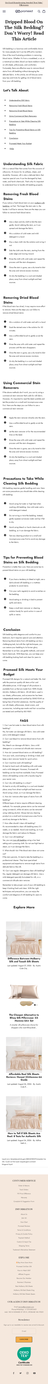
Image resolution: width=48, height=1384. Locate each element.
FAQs (12, 148)
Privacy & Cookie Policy (24, 1234)
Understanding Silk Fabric (19, 100)
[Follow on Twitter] (20, 1373)
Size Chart (24, 1222)
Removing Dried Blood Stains (21, 110)
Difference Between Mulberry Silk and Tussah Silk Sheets (24, 960)
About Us (24, 1214)
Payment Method (24, 1238)
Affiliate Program (24, 1274)
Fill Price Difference (24, 1193)
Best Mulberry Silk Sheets (24, 1286)
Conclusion (13, 138)
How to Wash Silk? (24, 1270)
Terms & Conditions (24, 1230)
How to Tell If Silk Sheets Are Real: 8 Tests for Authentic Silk (24, 1135)
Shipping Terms (24, 1246)
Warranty (24, 1197)
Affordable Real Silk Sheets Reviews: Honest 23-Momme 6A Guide (24, 1077)
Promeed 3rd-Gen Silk (24, 1266)
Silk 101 (24, 1218)
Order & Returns (23, 1185)
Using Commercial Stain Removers (23, 116)
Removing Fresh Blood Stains (20, 105)
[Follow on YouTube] (34, 1373)
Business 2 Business (24, 1282)
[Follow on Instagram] (27, 1373)
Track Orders (24, 1189)
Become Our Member (24, 1278)
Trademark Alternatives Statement (24, 1250)
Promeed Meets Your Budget (20, 143)
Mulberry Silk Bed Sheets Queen (24, 1294)
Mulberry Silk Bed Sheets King (24, 1290)
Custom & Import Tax (24, 1242)
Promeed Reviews (24, 1226)
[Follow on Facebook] (13, 1373)
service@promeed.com (26, 1307)
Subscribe (24, 1339)
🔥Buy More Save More (24, 1262)
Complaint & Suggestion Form (24, 1201)
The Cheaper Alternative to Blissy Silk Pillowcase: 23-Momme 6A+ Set (24, 1018)
